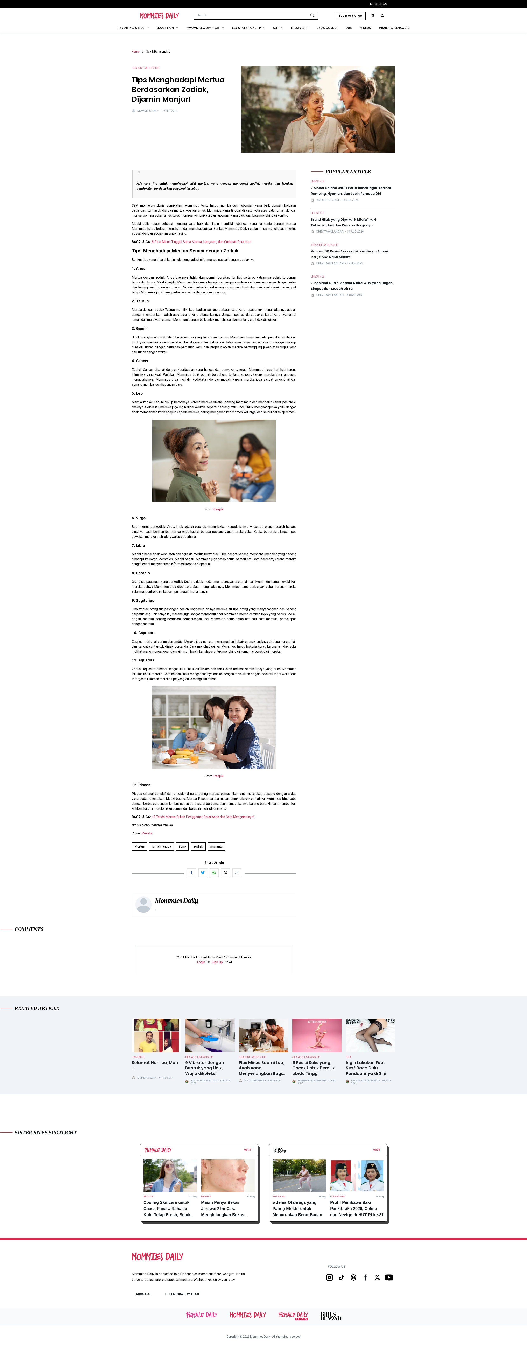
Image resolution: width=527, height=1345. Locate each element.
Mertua (139, 846)
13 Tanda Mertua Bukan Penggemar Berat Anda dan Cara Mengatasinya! (203, 817)
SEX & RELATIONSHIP (146, 68)
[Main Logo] (159, 16)
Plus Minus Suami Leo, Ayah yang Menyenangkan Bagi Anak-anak (261, 1068)
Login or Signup (350, 16)
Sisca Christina (254, 1080)
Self (276, 28)
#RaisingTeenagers (394, 28)
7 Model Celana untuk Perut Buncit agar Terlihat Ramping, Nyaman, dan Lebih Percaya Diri (351, 190)
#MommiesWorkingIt (203, 28)
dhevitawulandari (330, 231)
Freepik (218, 509)
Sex (348, 1057)
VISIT (247, 1150)
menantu (216, 846)
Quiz (348, 28)
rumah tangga (161, 846)
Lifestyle (297, 28)
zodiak (198, 846)
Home (136, 51)
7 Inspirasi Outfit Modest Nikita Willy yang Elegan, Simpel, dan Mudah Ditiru (352, 286)
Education (165, 28)
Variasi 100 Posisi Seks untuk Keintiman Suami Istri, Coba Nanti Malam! (349, 254)
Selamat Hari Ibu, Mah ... (155, 1065)
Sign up (217, 962)
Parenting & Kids (131, 28)
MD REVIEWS (378, 4)
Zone (182, 846)
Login (201, 962)
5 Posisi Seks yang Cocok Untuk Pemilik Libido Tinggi (313, 1068)
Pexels (147, 833)
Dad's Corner (327, 28)
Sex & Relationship (246, 28)
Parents (138, 1057)
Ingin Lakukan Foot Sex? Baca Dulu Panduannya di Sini (366, 1068)
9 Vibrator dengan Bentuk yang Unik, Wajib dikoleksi (204, 1068)
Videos (365, 28)
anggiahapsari (327, 200)
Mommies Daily (148, 110)
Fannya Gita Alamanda (205, 1080)
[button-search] (312, 15)
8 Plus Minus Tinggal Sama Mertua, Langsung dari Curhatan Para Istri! (202, 242)
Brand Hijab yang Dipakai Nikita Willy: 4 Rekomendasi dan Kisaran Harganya (343, 222)
